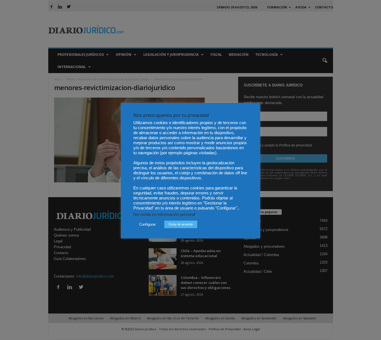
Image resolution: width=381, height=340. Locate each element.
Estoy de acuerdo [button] (181, 224)
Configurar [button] (147, 224)
